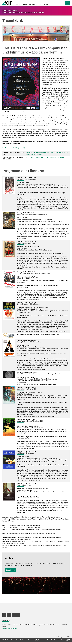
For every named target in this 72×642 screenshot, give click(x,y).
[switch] (63, 3)
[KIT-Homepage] (7, 3)
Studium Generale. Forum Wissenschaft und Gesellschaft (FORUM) (31, 4)
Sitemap (65, 640)
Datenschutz (50, 640)
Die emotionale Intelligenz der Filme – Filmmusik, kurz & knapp (45, 157)
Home (33, 640)
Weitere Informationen (9, 628)
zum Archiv (10, 570)
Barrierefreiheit (58, 640)
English (38, 640)
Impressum (43, 640)
